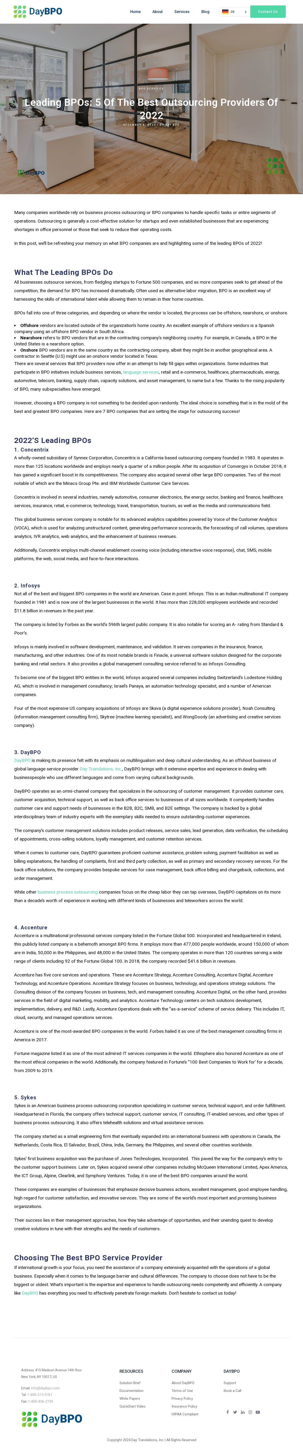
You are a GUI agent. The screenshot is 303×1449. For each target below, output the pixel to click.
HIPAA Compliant (185, 1414)
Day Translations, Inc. (101, 769)
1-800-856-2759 (40, 1401)
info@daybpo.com (45, 1388)
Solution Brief (130, 1383)
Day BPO (172, 125)
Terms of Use (182, 1391)
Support (230, 1383)
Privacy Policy (182, 1398)
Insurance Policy (184, 1406)
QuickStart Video (133, 1406)
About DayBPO (183, 1383)
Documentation (131, 1391)
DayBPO (22, 760)
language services (140, 372)
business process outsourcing (68, 892)
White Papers (130, 1398)
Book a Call (232, 1391)
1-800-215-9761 (39, 1395)
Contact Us (268, 11)
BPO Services (151, 88)
